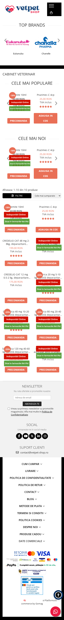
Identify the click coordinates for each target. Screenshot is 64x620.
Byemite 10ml (18, 94)
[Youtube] (26, 436)
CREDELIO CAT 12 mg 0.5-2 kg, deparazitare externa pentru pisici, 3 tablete (16, 276)
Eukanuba (18, 53)
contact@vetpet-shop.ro (34, 452)
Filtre (18, 195)
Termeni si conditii (30, 513)
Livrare (30, 471)
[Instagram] (45, 436)
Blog (31, 499)
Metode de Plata (30, 506)
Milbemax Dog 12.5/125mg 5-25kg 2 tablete (48, 242)
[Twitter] (32, 436)
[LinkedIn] (38, 436)
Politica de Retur (30, 485)
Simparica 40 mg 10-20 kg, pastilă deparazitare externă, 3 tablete (16, 313)
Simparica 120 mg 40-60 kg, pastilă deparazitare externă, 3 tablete (16, 350)
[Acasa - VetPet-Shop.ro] (22, 9)
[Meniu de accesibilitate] (58, 595)
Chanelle (46, 53)
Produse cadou (31, 534)
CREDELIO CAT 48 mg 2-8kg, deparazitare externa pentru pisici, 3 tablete (16, 242)
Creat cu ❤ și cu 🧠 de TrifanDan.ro (25, 600)
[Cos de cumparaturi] (51, 12)
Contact (30, 492)
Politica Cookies (31, 520)
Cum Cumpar (31, 464)
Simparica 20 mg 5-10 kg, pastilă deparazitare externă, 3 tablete (47, 276)
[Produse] (52, 6)
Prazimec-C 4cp (45, 94)
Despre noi (31, 527)
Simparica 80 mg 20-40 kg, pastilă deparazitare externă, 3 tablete (47, 313)
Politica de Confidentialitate (31, 478)
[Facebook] (19, 436)
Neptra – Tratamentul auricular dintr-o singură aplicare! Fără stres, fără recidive (48, 350)
